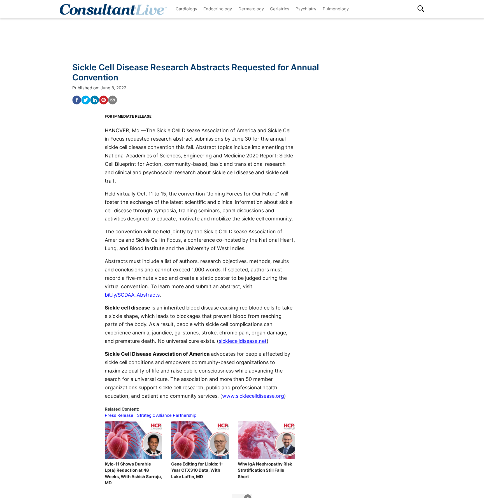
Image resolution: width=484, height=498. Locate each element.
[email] (112, 100)
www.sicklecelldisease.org (253, 396)
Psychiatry (305, 8)
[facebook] (76, 100)
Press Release (119, 415)
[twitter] (85, 100)
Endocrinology (217, 8)
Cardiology (186, 8)
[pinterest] (103, 100)
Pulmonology (336, 8)
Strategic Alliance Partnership (166, 415)
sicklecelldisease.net (243, 341)
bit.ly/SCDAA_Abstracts (132, 295)
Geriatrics (279, 8)
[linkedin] (94, 100)
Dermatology (251, 8)
